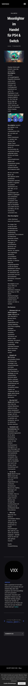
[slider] (12, 120)
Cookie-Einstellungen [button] (10, 683)
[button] (24, 4)
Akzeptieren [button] (22, 683)
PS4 (12, 13)
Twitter (16, 607)
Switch (15, 13)
